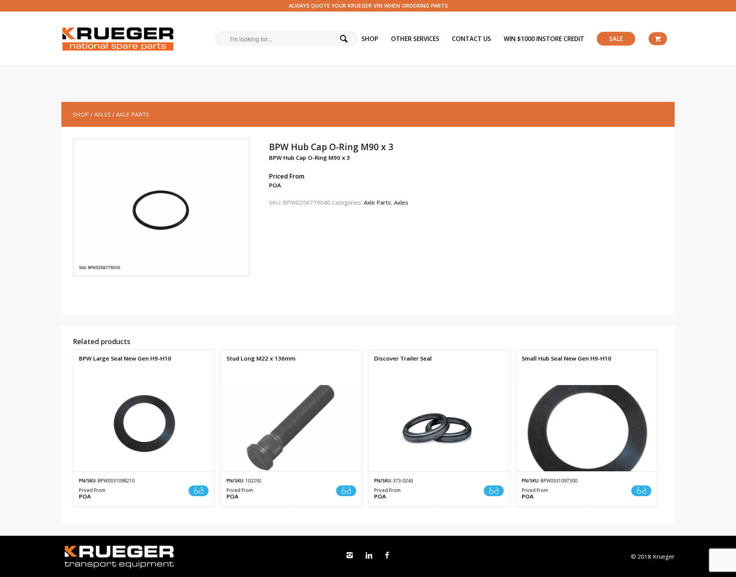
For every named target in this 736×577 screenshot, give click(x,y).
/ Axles (100, 114)
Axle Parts (377, 202)
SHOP (81, 114)
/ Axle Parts (130, 114)
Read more (199, 490)
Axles (401, 202)
